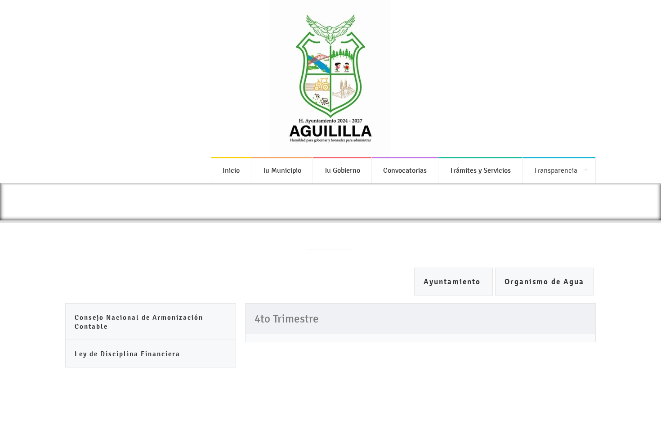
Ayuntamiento (453, 282)
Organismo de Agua (544, 282)
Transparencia (555, 170)
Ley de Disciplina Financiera (127, 353)
